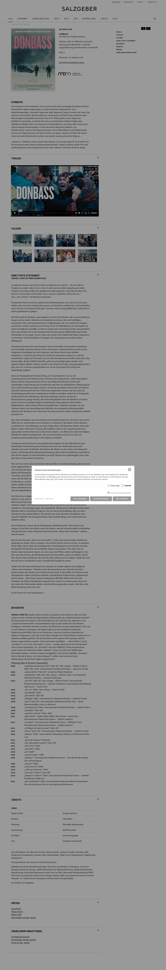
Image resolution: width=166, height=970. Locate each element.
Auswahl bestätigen (101, 499)
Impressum (49, 499)
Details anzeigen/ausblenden (120, 493)
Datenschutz (39, 499)
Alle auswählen (122, 499)
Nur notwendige (80, 499)
